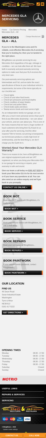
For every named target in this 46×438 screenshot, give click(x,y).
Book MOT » (11, 208)
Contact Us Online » (15, 187)
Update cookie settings (10, 429)
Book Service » (14, 231)
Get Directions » (13, 312)
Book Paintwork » (15, 273)
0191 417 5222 (34, 171)
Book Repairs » (14, 250)
